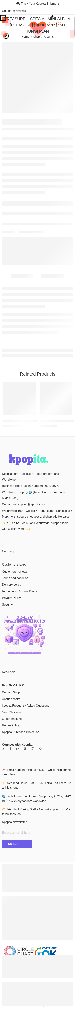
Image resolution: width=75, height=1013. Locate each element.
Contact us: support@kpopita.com (24, 504)
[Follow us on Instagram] (32, 749)
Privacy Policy (11, 597)
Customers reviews (15, 571)
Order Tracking (12, 718)
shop (36, 36)
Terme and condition (15, 578)
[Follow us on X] (3, 748)
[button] (30, 415)
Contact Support (12, 692)
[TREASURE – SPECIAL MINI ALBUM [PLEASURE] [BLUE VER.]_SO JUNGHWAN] (37, 77)
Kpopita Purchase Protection (20, 732)
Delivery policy (11, 584)
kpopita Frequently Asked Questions (25, 705)
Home (25, 36)
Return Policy (11, 725)
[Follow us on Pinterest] (25, 748)
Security (7, 604)
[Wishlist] (32, 386)
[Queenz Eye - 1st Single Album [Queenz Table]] (19, 398)
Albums (49, 36)
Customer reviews (14, 10)
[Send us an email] (18, 749)
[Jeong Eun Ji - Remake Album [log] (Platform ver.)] (56, 398)
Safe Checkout (11, 712)
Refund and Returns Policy (19, 591)
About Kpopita (11, 699)
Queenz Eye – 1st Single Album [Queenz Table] (34, 421)
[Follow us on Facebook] (10, 748)
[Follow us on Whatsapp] (40, 749)
